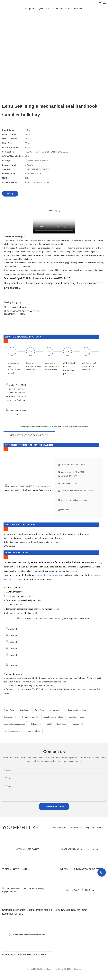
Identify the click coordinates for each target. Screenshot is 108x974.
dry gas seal (54, 710)
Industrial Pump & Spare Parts (66, 827)
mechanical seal (34, 731)
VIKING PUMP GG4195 (15, 869)
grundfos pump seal (77, 717)
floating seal (88, 827)
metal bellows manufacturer (14, 724)
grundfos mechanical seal (53, 717)
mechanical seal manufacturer (48, 575)
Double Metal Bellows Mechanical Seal (24, 954)
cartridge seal (77, 724)
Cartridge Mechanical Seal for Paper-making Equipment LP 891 (27, 911)
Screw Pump (9, 710)
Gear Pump (24, 710)
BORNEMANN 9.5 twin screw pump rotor (78, 869)
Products (100, 827)
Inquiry (10, 193)
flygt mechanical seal (30, 717)
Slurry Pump (39, 710)
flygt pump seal (10, 717)
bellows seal (36, 724)
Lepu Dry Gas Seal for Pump (71, 909)
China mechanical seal (13, 731)
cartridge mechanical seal (57, 724)
